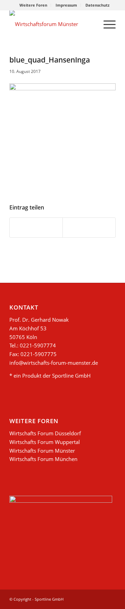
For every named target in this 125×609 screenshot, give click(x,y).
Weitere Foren (33, 5)
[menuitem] (33, 5)
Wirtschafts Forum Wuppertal (44, 441)
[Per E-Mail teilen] (89, 227)
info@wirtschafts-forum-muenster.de (53, 362)
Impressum (66, 5)
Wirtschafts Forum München (43, 458)
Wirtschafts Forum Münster (42, 450)
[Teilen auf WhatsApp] (36, 227)
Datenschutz (97, 5)
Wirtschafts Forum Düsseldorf (45, 433)
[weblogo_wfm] (51, 24)
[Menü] (106, 24)
